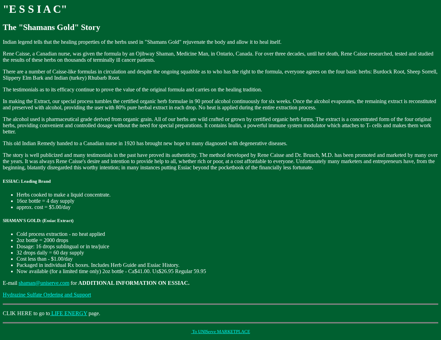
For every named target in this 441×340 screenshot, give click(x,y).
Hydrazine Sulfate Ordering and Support (47, 295)
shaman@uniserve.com (44, 283)
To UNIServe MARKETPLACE (220, 331)
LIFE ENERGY (68, 313)
